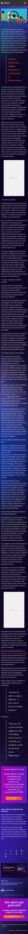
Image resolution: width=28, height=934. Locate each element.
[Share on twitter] (11, 851)
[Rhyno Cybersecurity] (5, 3)
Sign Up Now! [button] (15, 916)
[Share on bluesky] (16, 854)
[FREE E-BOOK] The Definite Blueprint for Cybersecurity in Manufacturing (14, 69)
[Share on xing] (21, 854)
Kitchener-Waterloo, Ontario (21, 930)
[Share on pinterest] (21, 851)
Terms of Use (4, 926)
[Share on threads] (16, 851)
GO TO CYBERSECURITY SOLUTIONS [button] (14, 798)
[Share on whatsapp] (11, 854)
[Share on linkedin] (6, 854)
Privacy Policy (23, 924)
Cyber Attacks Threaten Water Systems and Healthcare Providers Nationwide (13, 883)
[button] (14, 870)
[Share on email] (6, 856)
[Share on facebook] (6, 851)
